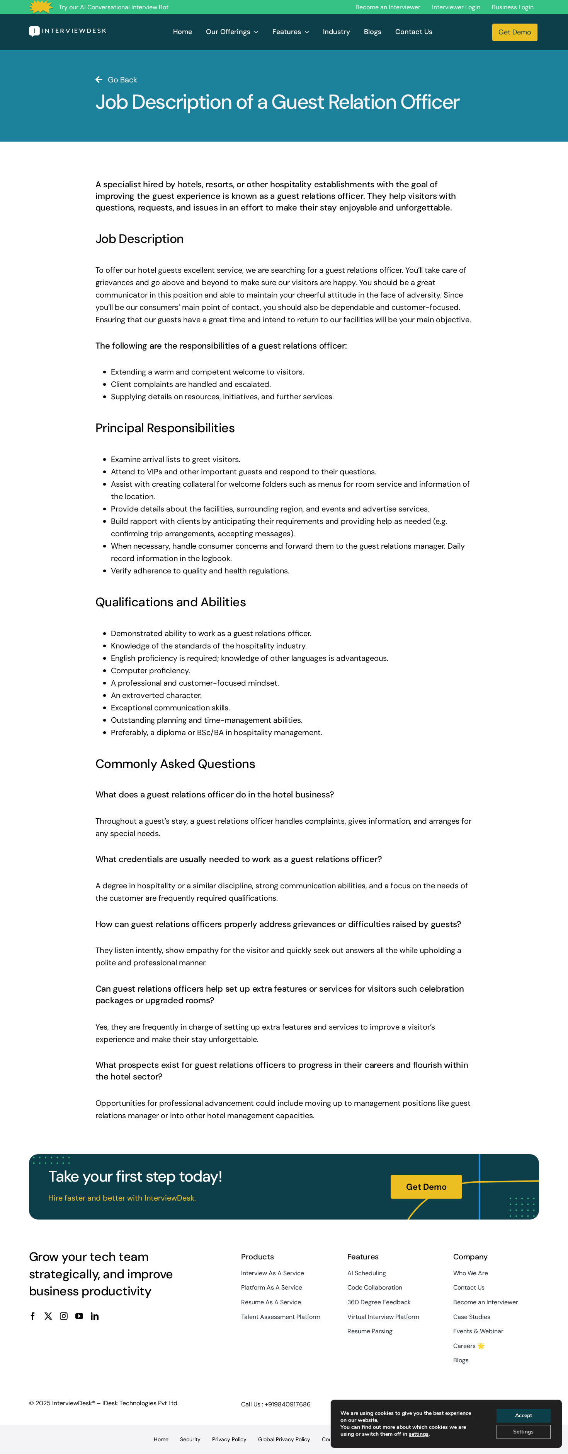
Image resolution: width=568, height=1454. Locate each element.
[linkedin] (95, 1316)
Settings (523, 1431)
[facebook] (33, 1316)
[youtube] (79, 1316)
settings (419, 1434)
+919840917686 (288, 1404)
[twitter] (48, 1316)
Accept (523, 1415)
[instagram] (64, 1316)
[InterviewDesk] (67, 30)
